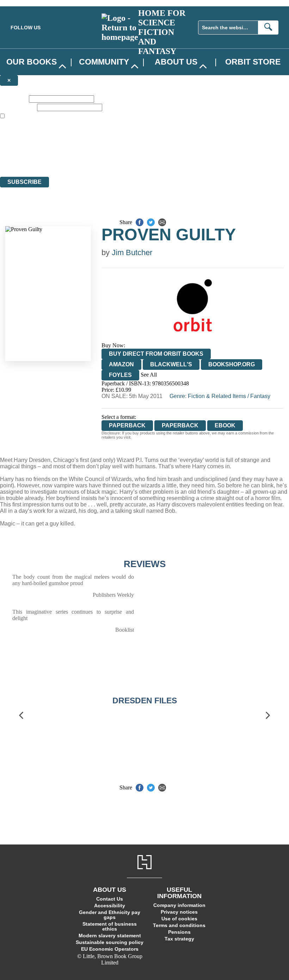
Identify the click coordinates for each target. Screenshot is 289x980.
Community (104, 61)
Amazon (121, 364)
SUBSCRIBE (24, 182)
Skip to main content (23, 3)
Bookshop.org (231, 364)
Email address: (18, 107)
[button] (21, 715)
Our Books (31, 61)
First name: (13, 99)
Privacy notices (179, 912)
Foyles (120, 375)
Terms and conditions (179, 925)
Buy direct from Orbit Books (156, 354)
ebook (225, 425)
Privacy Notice (138, 161)
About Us (176, 61)
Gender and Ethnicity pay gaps (109, 914)
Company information (179, 905)
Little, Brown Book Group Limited (87, 148)
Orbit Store (253, 61)
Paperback (180, 425)
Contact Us (109, 899)
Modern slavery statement (110, 935)
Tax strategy (179, 939)
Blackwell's (171, 364)
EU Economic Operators (110, 949)
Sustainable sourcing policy (109, 942)
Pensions (179, 932)
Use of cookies (179, 918)
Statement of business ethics (109, 926)
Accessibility (109, 905)
